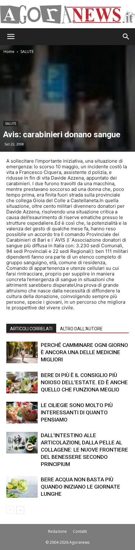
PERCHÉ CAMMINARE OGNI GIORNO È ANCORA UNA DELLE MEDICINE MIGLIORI (84, 352)
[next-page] (20, 510)
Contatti (80, 531)
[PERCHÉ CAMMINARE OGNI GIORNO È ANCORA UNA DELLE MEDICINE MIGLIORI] (22, 352)
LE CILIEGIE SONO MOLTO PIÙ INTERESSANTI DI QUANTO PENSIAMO (77, 412)
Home (8, 51)
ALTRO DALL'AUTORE (81, 328)
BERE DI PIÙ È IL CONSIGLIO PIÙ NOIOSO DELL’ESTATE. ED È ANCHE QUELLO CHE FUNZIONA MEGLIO (84, 382)
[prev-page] (10, 510)
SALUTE (27, 51)
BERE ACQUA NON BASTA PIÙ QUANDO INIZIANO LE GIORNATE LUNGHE (80, 486)
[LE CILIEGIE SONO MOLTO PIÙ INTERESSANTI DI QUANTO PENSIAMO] (22, 412)
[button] (11, 36)
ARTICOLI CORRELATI (31, 328)
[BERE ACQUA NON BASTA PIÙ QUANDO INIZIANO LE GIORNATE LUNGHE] (22, 487)
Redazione (57, 531)
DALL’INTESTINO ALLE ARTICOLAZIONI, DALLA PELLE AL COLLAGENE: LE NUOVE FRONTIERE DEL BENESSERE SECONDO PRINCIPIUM (84, 449)
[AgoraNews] (67, 14)
